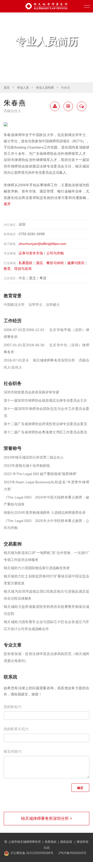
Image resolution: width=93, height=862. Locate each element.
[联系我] (81, 106)
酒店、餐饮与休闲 (50, 263)
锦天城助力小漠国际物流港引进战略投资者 (37, 568)
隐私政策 (66, 842)
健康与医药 (76, 263)
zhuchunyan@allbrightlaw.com (42, 244)
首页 (7, 87)
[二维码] (68, 106)
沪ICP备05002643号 (72, 853)
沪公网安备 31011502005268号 (31, 853)
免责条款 (51, 842)
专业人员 (23, 87)
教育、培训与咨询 (17, 269)
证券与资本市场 (31, 253)
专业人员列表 (45, 87)
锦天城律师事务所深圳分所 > (46, 818)
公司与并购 (55, 253)
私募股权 (25, 263)
